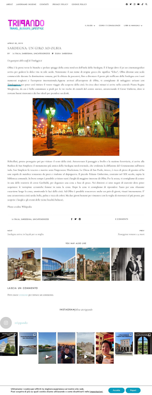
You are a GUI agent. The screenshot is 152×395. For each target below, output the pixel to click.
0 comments (121, 219)
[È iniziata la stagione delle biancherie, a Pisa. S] (124, 353)
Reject (133, 390)
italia (18, 53)
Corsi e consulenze (110, 25)
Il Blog (89, 25)
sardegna (27, 53)
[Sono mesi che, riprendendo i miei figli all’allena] (47, 356)
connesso (23, 294)
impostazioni (96, 391)
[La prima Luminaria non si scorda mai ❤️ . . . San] (66, 356)
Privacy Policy (60, 4)
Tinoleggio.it (14, 84)
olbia (58, 53)
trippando (87, 309)
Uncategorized (42, 53)
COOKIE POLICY (79, 4)
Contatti (44, 4)
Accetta (116, 390)
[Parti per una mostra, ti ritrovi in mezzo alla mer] (143, 352)
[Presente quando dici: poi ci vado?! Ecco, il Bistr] (9, 353)
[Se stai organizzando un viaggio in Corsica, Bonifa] (85, 356)
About (10, 4)
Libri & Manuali (132, 25)
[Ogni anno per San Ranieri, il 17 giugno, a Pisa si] (28, 352)
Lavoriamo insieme (26, 4)
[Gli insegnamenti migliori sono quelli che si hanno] (105, 356)
